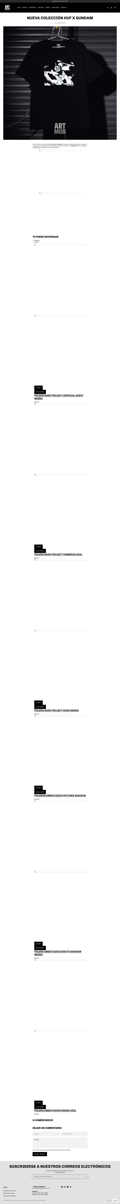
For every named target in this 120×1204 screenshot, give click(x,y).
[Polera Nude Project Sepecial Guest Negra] (60, 315)
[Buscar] (108, 7)
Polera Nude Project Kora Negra (56, 710)
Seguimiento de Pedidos (9, 1196)
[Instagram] (65, 1187)
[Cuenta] (111, 7)
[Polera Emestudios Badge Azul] (60, 1030)
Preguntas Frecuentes (9, 1193)
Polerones (37, 240)
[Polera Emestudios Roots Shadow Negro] (60, 871)
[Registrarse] (86, 1176)
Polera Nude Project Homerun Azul (58, 554)
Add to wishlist (40, 392)
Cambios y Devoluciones (9, 1190)
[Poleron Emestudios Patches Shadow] (60, 750)
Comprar (38, 387)
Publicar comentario (40, 1154)
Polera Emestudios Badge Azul (55, 1110)
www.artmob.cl (36, 147)
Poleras (36, 242)
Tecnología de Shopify (41, 1200)
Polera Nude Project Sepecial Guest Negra (58, 397)
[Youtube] (68, 1187)
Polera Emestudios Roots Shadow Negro (57, 953)
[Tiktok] (71, 1187)
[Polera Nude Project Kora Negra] (60, 629)
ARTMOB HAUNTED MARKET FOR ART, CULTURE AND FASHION (21, 1200)
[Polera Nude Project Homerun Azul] (60, 474)
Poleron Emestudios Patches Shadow (60, 795)
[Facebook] (62, 1187)
